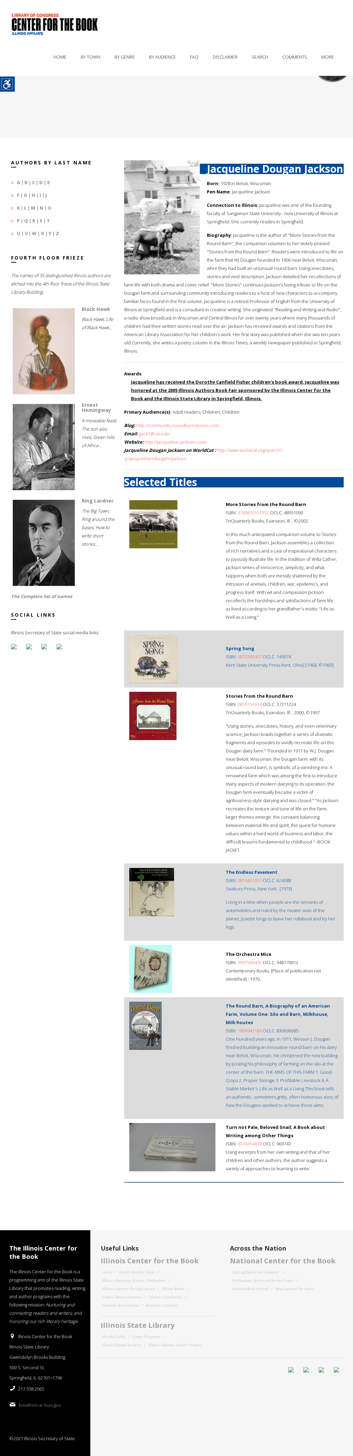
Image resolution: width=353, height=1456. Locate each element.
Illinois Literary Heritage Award (128, 1288)
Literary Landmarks (165, 1297)
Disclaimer (225, 57)
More (327, 57)
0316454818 (250, 1144)
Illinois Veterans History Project (174, 1344)
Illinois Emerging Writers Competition (133, 1280)
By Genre (124, 57)
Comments (294, 57)
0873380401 (250, 657)
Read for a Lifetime (162, 1305)
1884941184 (250, 1031)
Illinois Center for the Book (150, 1260)
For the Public (113, 1336)
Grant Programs (146, 1336)
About (107, 1272)
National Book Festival (120, 1305)
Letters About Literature (122, 1297)
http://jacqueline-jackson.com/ (176, 442)
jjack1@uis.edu (154, 434)
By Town (90, 57)
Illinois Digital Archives (121, 1344)
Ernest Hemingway (96, 407)
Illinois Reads (173, 1288)
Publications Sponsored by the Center (262, 1280)
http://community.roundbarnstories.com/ (178, 425)
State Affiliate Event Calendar (256, 1272)
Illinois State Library (137, 1325)
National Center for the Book (282, 1260)
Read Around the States (294, 1288)
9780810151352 (253, 512)
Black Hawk (96, 309)
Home (60, 57)
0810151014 (250, 704)
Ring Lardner (97, 500)
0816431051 (250, 880)
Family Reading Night (136, 1272)
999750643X (250, 962)
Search (260, 57)
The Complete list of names (41, 596)
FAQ (194, 57)
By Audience (162, 57)
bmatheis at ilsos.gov (40, 1405)
